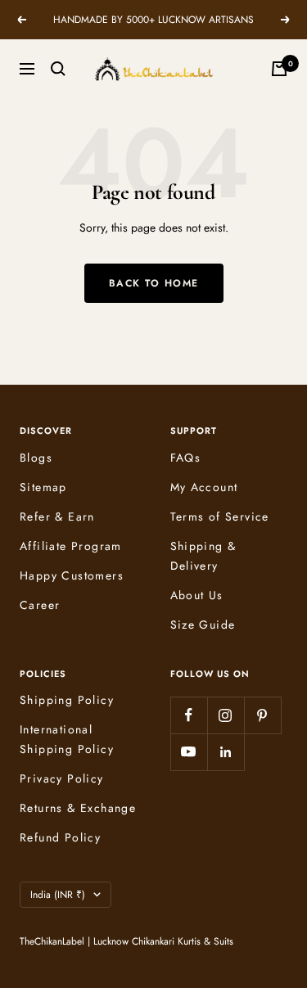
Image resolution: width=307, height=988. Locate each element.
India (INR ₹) (57, 894)
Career (40, 605)
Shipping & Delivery (203, 556)
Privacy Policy (62, 778)
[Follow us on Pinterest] (262, 715)
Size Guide (203, 624)
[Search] (58, 68)
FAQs (185, 457)
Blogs (36, 457)
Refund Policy (60, 837)
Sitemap (43, 487)
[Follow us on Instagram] (225, 715)
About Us (196, 595)
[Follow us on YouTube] (188, 751)
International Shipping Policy (67, 739)
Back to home (154, 283)
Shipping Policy (67, 700)
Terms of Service (219, 516)
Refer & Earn (57, 516)
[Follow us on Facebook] (188, 715)
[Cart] (279, 68)
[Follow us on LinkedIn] (225, 751)
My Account (204, 487)
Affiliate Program (71, 546)
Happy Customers (72, 575)
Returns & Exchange (78, 808)
